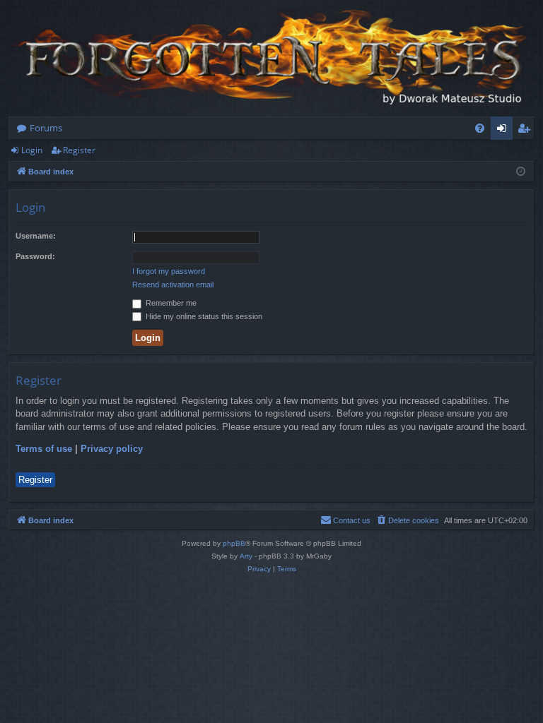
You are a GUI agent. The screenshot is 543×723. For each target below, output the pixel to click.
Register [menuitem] (527, 130)
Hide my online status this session (203, 316)
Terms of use (44, 448)
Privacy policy (112, 448)
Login (31, 150)
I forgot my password (168, 271)
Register (79, 150)
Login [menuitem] (504, 130)
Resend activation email (173, 284)
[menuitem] (480, 128)
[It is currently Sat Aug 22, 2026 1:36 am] (520, 172)
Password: (35, 256)
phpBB (234, 543)
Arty (246, 556)
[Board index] (271, 58)
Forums (46, 127)
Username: (36, 236)
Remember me (170, 303)
